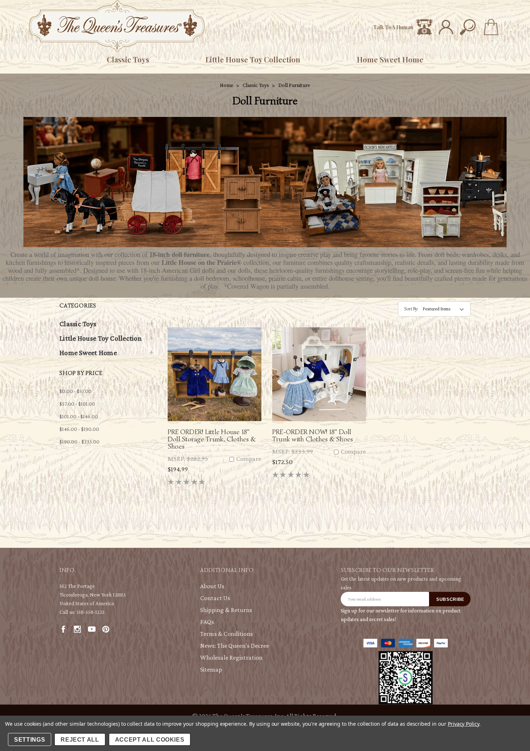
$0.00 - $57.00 (75, 391)
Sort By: (411, 309)
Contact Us (215, 598)
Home (226, 85)
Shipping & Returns (226, 610)
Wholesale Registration (231, 657)
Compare (248, 458)
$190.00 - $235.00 (79, 442)
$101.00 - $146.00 (78, 416)
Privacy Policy (463, 723)
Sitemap (211, 669)
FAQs (207, 621)
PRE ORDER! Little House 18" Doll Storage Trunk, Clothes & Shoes (212, 439)
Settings (29, 740)
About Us (212, 586)
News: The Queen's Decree (234, 645)
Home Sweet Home (390, 59)
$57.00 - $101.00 (77, 404)
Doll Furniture (294, 85)
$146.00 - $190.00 (79, 429)
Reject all (80, 740)
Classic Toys (128, 59)
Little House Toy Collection (253, 59)
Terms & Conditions (226, 633)
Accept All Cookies (150, 740)
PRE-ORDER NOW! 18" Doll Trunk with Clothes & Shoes (312, 435)
